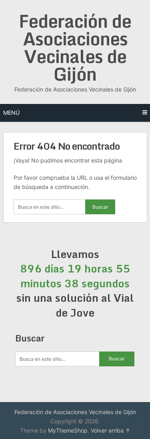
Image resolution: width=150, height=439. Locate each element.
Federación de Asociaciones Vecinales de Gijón (75, 47)
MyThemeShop (68, 430)
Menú (11, 112)
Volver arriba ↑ (110, 430)
